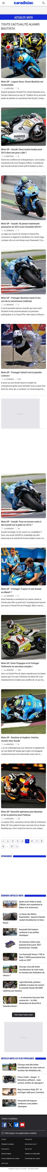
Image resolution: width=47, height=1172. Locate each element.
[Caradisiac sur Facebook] (4, 1125)
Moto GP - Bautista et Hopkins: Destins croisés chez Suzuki (20, 739)
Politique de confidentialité (32, 1153)
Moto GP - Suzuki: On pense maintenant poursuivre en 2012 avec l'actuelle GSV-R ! (21, 225)
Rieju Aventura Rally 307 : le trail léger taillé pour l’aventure (31, 1091)
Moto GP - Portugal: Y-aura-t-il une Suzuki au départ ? (21, 590)
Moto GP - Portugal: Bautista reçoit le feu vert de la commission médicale (21, 299)
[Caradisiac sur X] (10, 1125)
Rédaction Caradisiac (7, 1144)
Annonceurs (28, 1139)
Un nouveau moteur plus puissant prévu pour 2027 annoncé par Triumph (30, 945)
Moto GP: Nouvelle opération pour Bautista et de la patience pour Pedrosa (21, 813)
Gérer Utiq (4, 1163)
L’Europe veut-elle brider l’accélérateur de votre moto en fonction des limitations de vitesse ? (31, 1068)
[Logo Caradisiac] (23, 5)
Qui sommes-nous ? (31, 1144)
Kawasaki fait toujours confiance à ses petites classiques (29, 932)
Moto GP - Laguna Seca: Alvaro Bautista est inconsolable (22, 83)
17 (12, 846)
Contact (3, 1139)
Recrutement (5, 1149)
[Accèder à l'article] (10, 904)
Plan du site (28, 1149)
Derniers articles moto (12, 895)
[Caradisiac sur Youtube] (22, 1125)
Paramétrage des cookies (32, 1158)
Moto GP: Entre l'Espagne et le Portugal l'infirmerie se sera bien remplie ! (20, 665)
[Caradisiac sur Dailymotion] (16, 1125)
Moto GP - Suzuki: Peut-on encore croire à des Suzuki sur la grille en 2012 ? (21, 523)
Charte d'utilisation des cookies (10, 1158)
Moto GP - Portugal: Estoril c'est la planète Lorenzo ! (21, 374)
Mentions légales (6, 1153)
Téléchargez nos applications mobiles (20, 1133)
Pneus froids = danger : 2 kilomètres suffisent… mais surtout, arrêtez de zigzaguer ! (31, 1080)
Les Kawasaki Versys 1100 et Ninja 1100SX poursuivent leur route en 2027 (32, 957)
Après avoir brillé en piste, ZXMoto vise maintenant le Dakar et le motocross (30, 905)
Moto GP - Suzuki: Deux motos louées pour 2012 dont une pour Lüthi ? (21, 151)
